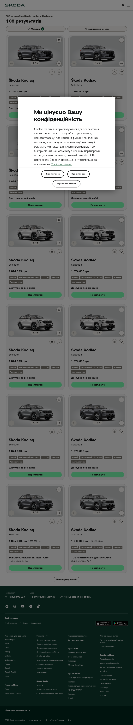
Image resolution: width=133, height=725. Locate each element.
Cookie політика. (61, 164)
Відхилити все (53, 174)
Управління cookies (66, 183)
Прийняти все (78, 174)
